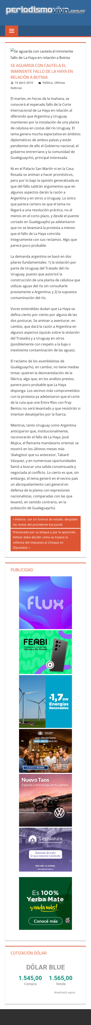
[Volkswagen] (46, 800)
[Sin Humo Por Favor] (46, 751)
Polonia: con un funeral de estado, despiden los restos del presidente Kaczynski (45, 522)
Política (48, 83)
